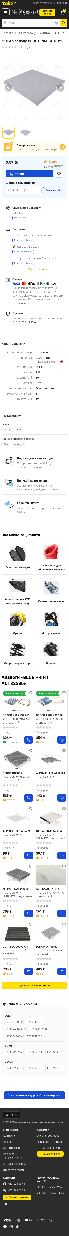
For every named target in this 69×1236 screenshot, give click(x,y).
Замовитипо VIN (47, 12)
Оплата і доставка (48, 1135)
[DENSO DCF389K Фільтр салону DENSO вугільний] (51, 933)
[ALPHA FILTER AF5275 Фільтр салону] (18, 817)
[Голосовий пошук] (56, 23)
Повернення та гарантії (51, 1141)
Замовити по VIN (52, 1154)
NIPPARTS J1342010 (16, 888)
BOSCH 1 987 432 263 (16, 715)
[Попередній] (8, 87)
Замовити (51, 190)
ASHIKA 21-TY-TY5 (47, 888)
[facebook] (5, 1227)
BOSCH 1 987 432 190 (49, 715)
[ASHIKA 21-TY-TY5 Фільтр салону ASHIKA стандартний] (51, 875)
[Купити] (28, 740)
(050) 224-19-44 (16, 1183)
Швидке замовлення (21, 183)
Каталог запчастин (15, 1163)
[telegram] (5, 1204)
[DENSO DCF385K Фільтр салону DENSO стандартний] (18, 759)
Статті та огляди (13, 1169)
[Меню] (6, 12)
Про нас (8, 1141)
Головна (8, 33)
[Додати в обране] (59, 174)
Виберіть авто (26, 145)
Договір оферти (12, 1147)
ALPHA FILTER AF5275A (50, 773)
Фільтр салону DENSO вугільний (49, 952)
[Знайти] (63, 22)
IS (17, 429)
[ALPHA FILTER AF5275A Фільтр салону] (51, 759)
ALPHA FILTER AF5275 (16, 831)
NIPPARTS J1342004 (49, 831)
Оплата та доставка (41, 3)
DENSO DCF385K (13, 773)
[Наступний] (60, 87)
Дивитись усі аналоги (32, 985)
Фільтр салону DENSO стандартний (16, 778)
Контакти (62, 3)
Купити (19, 173)
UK (11, 1115)
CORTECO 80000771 (15, 946)
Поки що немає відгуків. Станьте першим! (34, 1095)
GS (5, 429)
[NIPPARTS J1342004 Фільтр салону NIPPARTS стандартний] (51, 817)
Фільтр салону (27, 33)
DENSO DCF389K (46, 946)
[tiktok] (17, 1227)
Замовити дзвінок (19, 1197)
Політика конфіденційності (13, 1155)
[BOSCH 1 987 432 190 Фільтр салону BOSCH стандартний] (51, 701)
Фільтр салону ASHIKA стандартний (50, 894)
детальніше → (21, 303)
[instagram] (11, 1227)
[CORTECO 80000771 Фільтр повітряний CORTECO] (18, 933)
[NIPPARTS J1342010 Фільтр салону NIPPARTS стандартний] (18, 875)
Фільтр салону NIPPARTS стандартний (50, 836)
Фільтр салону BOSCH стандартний (16, 720)
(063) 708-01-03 (16, 1190)
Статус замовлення (49, 1147)
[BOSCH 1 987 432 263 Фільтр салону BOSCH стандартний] (18, 701)
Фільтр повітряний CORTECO (14, 952)
